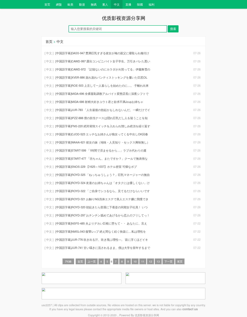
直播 (128, 4)
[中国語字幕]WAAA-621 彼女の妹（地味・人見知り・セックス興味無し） (102, 142)
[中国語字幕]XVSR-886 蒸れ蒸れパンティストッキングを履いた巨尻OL (101, 77)
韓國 (140, 4)
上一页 (92, 261)
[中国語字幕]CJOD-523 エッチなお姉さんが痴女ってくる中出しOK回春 (101, 134)
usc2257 (46, 305)
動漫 (82, 4)
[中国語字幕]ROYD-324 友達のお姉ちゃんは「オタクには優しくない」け (102, 183)
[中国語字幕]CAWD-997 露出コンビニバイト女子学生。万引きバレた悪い (102, 61)
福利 (151, 4)
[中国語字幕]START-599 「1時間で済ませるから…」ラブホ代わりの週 (100, 150)
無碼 (93, 4)
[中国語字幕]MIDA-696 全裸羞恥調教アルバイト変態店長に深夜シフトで (102, 94)
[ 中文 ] (49, 53)
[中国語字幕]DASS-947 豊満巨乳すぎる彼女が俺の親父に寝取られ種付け (102, 53)
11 (142, 261)
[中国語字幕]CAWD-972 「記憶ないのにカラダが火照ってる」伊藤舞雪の (102, 69)
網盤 (59, 4)
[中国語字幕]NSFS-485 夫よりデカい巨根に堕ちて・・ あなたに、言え (101, 223)
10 (135, 261)
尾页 (180, 261)
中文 (117, 4)
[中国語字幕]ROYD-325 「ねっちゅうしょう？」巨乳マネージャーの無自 (102, 175)
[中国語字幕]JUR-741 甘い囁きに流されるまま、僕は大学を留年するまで (102, 248)
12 (150, 261)
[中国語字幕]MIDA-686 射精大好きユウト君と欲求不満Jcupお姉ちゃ (99, 102)
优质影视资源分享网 (147, 315)
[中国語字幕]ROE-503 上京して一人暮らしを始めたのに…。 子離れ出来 (102, 85)
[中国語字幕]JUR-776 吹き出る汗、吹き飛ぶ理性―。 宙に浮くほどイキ (101, 239)
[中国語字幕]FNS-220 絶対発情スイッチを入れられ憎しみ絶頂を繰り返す (102, 126)
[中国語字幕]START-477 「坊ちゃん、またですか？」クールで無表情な (101, 158)
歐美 (70, 4)
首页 (47, 4)
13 (158, 261)
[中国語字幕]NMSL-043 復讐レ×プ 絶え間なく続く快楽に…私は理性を (100, 231)
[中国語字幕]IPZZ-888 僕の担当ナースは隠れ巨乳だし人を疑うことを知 (101, 118)
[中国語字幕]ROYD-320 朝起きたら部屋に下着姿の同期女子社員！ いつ (101, 207)
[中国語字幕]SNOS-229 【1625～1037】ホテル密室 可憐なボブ (96, 166)
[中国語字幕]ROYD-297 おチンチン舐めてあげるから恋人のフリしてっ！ (102, 215)
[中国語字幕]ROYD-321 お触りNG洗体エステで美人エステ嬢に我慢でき (101, 199)
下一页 (168, 261)
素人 (105, 4)
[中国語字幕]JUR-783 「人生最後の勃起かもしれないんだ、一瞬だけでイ (102, 110)
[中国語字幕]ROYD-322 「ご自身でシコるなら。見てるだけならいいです (102, 191)
